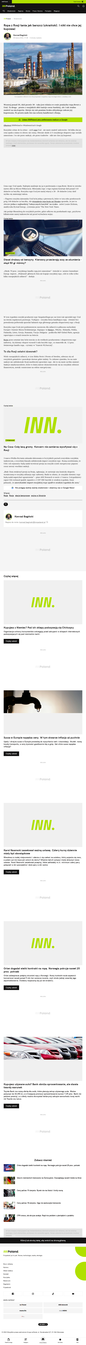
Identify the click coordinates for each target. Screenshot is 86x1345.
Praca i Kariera (37, 11)
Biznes (28, 11)
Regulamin (6, 1284)
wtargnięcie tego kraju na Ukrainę (46, 201)
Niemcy (51, 329)
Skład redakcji (8, 1271)
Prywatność (7, 1287)
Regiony (20, 11)
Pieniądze (48, 11)
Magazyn (57, 11)
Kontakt (6, 1274)
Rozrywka (6, 1277)
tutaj (13, 145)
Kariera (5, 1267)
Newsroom (6, 1281)
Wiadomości (11, 11)
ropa (35, 129)
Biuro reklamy (8, 1264)
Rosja (6, 339)
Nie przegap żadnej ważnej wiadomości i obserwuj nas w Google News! (45, 488)
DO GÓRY (42, 1324)
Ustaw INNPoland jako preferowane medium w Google (44, 119)
